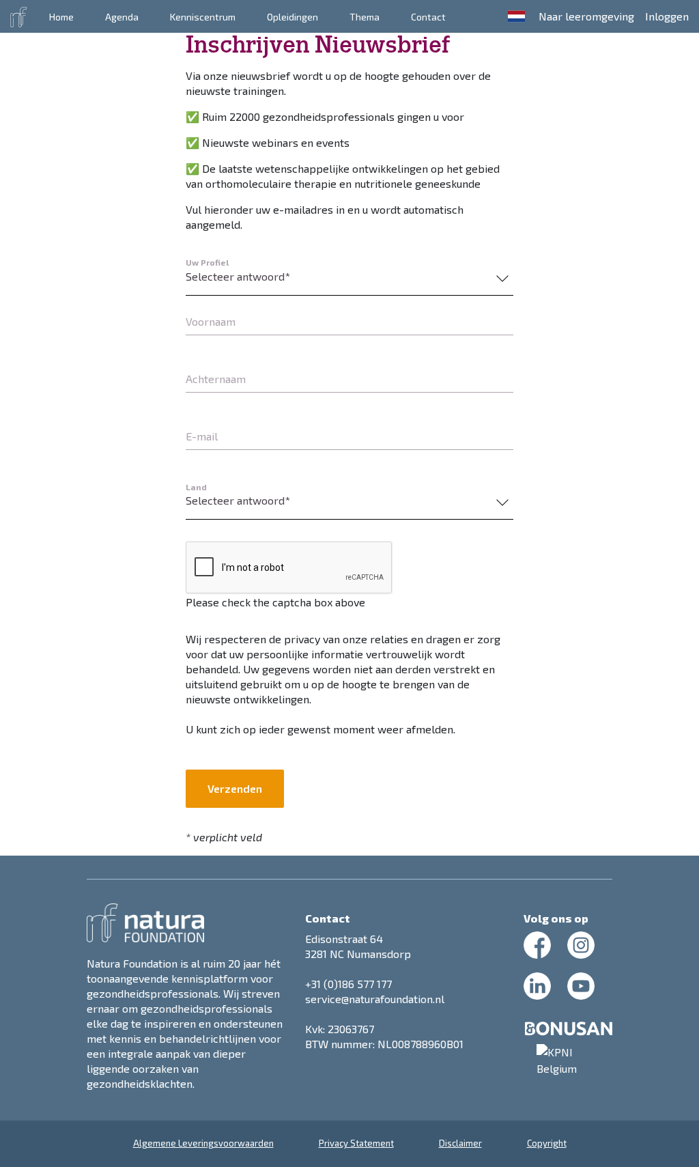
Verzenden (235, 788)
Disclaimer (460, 1143)
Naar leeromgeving (586, 16)
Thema (365, 17)
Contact (428, 17)
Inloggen (667, 16)
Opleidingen (292, 17)
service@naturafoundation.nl (374, 998)
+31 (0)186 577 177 (348, 983)
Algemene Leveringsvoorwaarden (203, 1143)
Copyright (547, 1143)
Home (61, 17)
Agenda (122, 17)
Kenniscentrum (203, 17)
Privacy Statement (356, 1143)
